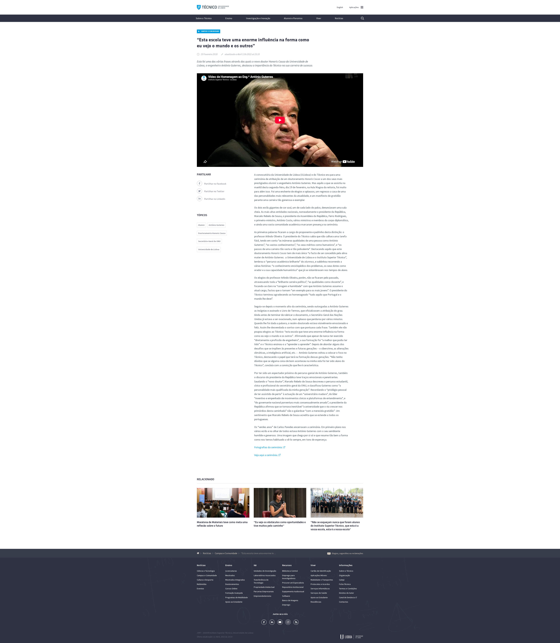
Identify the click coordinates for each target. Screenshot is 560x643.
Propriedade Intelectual (264, 587)
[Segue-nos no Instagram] (288, 622)
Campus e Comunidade (210, 31)
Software (286, 596)
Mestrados (230, 575)
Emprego (286, 604)
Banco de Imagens (290, 600)
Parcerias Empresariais (264, 591)
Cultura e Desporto (205, 579)
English (340, 7)
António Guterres (216, 225)
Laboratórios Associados (265, 575)
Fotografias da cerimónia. (268, 447)
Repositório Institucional (292, 587)
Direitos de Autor (346, 593)
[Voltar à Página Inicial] (198, 553)
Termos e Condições (348, 588)
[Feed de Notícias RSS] (296, 622)
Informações (345, 565)
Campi (341, 579)
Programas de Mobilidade (236, 597)
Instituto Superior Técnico (220, 632)
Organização (344, 575)
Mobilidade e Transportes (322, 579)
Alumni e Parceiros (293, 18)
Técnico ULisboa (213, 7)
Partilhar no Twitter (214, 191)
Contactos (343, 602)
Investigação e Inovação (258, 18)
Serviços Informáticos (320, 588)
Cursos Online (231, 588)
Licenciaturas (231, 571)
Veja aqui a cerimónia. (266, 455)
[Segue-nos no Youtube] (280, 622)
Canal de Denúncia (347, 597)
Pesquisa (360, 18)
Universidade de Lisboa (208, 249)
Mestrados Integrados (235, 579)
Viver (318, 18)
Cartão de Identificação (321, 571)
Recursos (287, 565)
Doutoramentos (232, 584)
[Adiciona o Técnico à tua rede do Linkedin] (272, 622)
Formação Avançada (234, 593)
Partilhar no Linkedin (214, 198)
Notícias (339, 18)
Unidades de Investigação (265, 571)
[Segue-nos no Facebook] (264, 622)
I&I (255, 565)
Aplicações (354, 7)
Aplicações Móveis (319, 575)
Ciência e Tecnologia (206, 571)
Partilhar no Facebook (215, 183)
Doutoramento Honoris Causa (211, 233)
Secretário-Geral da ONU (209, 241)
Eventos (200, 588)
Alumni (201, 225)
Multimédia (201, 584)
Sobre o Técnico (204, 18)
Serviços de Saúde (319, 593)
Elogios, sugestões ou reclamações (347, 553)
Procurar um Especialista (293, 582)
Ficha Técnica (345, 584)
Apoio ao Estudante (233, 602)
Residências (316, 602)
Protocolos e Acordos (320, 584)
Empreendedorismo (262, 596)
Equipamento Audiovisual (293, 591)
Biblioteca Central (290, 571)
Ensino (228, 18)
